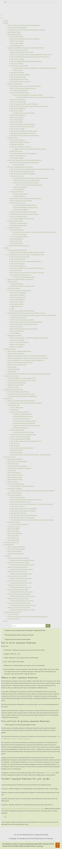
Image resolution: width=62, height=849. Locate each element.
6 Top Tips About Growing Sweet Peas (25, 205)
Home (6, 21)
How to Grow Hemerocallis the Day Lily (22, 126)
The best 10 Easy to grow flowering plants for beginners (23, 25)
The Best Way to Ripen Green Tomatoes (23, 517)
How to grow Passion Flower (19, 216)
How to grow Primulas (17, 43)
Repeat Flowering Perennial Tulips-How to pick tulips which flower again (35, 68)
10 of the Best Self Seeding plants (17, 27)
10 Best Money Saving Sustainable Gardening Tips (22, 396)
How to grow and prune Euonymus (21, 275)
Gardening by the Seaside (15, 221)
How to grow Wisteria (17, 191)
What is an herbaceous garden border (25, 421)
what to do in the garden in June (17, 580)
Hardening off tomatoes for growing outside (23, 508)
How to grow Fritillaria (17, 72)
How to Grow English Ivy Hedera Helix (22, 218)
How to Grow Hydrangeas (18, 297)
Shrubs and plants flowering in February (22, 565)
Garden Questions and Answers (23, 416)
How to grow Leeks (13, 538)
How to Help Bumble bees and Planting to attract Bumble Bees (26, 360)
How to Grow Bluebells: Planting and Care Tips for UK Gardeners (30, 57)
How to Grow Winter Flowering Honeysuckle (24, 324)
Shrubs (6, 248)
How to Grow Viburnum (17, 344)
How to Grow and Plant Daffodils (20, 75)
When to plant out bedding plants (20, 436)
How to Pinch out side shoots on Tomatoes (23, 511)
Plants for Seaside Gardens (19, 223)
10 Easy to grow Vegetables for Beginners (19, 468)
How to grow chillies (13, 529)
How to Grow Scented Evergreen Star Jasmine (24, 214)
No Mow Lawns (12, 367)
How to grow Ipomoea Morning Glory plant (23, 212)
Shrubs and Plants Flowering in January (22, 560)
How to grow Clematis (17, 176)
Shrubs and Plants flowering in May (21, 578)
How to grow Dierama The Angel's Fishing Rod (24, 104)
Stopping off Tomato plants (19, 513)
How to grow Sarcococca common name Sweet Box (26, 261)
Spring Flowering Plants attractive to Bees (20, 362)
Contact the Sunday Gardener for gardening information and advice (28, 616)
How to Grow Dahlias (17, 111)
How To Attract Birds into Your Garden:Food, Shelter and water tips (28, 358)
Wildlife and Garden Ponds (15, 385)
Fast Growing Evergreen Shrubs (17, 250)
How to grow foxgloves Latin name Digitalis (23, 153)
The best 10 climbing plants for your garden (20, 167)
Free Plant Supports (17, 452)
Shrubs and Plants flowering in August (22, 592)
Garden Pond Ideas (13, 387)
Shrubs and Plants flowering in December (23, 610)
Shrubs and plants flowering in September (23, 596)
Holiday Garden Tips (17, 450)
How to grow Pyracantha (18, 259)
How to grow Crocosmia (18, 128)
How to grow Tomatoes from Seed (21, 502)
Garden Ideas (8, 398)
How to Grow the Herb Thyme (16, 547)
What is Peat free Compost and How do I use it (21, 394)
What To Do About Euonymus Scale (24, 277)
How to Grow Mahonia (17, 331)
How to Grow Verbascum (18, 99)
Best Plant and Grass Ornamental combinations (25, 162)
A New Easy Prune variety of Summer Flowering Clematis (31, 178)
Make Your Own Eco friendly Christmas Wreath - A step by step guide (31, 454)
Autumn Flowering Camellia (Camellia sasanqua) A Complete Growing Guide (33, 315)
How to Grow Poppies (17, 36)
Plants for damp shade (17, 144)
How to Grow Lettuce (14, 522)
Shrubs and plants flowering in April (21, 574)
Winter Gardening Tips (17, 430)
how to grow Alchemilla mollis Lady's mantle (24, 131)
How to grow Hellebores (18, 140)
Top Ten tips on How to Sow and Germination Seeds (26, 441)
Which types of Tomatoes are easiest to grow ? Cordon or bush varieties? (32, 504)
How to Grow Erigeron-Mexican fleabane (23, 124)
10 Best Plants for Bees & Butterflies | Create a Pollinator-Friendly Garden (29, 374)
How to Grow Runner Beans (16, 484)
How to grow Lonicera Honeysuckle (21, 200)
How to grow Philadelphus (18, 293)
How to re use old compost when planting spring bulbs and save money (31, 54)
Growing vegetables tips (11, 542)
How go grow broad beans (15, 479)
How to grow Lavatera (17, 304)
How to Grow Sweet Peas (18, 203)
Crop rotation (12, 470)
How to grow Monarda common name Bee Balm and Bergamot (29, 106)
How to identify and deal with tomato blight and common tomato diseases (32, 520)
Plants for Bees (12, 371)
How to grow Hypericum (18, 299)
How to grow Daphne (17, 326)
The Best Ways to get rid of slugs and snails (23, 434)
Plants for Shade (12, 137)
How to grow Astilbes (17, 158)
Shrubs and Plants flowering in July (21, 587)
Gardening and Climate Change (13, 389)
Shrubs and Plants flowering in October (22, 601)
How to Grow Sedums (17, 120)
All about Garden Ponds (11, 376)
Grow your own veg (10, 457)
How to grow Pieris (16, 270)
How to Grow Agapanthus (18, 102)
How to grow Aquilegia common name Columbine (25, 39)
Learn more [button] (40, 846)
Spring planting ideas (17, 45)
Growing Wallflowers (17, 239)
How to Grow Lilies (16, 241)
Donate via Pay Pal (13, 614)
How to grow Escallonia (18, 263)
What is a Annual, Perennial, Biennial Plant (27, 425)
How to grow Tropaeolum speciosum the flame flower (26, 198)
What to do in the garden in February (18, 562)
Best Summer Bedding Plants (19, 90)
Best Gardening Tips (14, 405)
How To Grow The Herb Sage (16, 549)
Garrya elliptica (15, 333)
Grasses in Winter (19, 164)
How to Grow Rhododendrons (19, 342)
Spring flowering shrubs (14, 335)
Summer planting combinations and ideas (23, 133)
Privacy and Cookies (14, 619)
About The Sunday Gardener (12, 612)
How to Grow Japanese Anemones (21, 146)
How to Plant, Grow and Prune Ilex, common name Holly (27, 272)
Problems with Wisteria (21, 194)
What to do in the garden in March (18, 567)
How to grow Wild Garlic (15, 533)
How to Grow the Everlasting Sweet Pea (22, 171)
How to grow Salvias (17, 122)
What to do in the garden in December (19, 607)
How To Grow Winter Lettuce (19, 524)
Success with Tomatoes (18, 497)
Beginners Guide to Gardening (20, 412)
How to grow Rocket (14, 540)
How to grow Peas (13, 481)
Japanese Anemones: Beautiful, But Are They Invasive (30, 149)
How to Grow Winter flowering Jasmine (22, 320)
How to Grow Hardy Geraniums (20, 93)
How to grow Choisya (17, 302)
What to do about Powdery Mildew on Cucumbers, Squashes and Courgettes (33, 490)
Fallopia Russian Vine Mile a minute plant (23, 173)
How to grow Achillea (17, 117)
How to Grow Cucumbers (15, 493)
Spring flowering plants (14, 34)
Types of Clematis (19, 189)
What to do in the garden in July (17, 585)
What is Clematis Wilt (20, 187)
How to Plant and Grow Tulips (19, 66)
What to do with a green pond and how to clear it (22, 380)
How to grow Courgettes (15, 488)
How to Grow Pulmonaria (18, 155)
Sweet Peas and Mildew (21, 209)
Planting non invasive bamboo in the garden (21, 279)
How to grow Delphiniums (18, 108)
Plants (6, 23)
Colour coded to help (17, 407)
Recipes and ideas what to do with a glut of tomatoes (26, 499)
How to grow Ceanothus (18, 295)
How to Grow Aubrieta (17, 41)
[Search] (48, 625)
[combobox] (29, 625)
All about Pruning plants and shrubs (24, 423)
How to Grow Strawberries (15, 475)
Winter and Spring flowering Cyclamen (22, 52)
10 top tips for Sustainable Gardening (18, 392)
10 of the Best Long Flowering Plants (18, 245)
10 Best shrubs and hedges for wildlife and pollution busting (28, 252)
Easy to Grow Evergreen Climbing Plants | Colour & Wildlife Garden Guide (32, 169)
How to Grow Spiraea (17, 347)
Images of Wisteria (19, 196)
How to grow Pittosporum (18, 266)
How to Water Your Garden (22, 418)
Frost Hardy (14, 409)
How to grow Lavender (17, 230)
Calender (7, 556)
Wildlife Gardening (10, 349)
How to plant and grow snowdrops (20, 81)
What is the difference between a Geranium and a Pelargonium (35, 97)
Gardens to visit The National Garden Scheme (21, 400)
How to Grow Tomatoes (14, 495)
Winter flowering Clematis (18, 317)
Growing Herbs (8, 544)
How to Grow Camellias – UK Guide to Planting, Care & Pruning (29, 338)
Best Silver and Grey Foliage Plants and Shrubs (25, 135)
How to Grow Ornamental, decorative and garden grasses (24, 160)
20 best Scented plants (14, 227)
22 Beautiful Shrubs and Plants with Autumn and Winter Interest (26, 313)
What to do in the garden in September (19, 594)
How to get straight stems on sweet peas (25, 207)
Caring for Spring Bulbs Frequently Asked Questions (26, 61)
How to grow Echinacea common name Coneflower (26, 86)
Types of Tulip (18, 70)
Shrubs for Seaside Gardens (19, 225)
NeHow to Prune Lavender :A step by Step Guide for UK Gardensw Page (35, 232)
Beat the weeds (15, 445)
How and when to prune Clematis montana (29, 185)
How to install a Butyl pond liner (17, 383)
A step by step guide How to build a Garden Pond (21, 378)
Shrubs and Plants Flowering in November (23, 605)
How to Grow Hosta (16, 151)
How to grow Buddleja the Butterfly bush (22, 311)
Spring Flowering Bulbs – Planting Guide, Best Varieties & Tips (26, 48)
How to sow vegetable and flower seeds (22, 448)
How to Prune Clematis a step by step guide (26, 182)
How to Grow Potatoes (14, 472)
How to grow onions (13, 535)
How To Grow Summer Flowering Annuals (23, 88)
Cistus (12, 308)
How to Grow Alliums (17, 63)
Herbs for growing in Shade (16, 553)
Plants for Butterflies (14, 369)
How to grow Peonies (17, 243)
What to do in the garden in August (18, 589)
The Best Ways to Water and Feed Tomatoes (24, 515)
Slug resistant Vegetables (15, 459)
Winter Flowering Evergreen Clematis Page (27, 180)
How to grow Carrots (14, 526)
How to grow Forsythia (17, 340)
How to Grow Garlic (13, 531)
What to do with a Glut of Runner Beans (22, 486)
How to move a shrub (14, 288)
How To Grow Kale (13, 463)
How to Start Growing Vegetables (17, 461)
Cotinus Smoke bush (17, 306)
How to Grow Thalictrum (18, 115)
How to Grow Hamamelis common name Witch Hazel (26, 322)
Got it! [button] (58, 845)
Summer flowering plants (15, 84)
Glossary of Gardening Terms (22, 414)
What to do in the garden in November (19, 603)
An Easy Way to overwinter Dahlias (24, 113)
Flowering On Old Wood (21, 427)
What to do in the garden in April (17, 571)
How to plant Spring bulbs (18, 77)
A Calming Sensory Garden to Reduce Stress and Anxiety (25, 403)
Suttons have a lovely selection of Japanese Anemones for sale (22, 808)
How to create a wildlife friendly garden (19, 351)
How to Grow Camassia (17, 59)
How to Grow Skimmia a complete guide (22, 286)
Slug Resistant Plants (14, 32)
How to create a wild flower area (17, 365)
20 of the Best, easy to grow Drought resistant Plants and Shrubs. (26, 30)
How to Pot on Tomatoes (18, 506)
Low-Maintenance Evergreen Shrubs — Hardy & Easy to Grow (26, 254)
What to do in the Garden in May (17, 576)
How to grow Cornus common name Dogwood (24, 329)
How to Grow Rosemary (15, 551)
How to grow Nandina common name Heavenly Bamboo (27, 268)
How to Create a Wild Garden (16, 353)
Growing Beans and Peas (15, 477)
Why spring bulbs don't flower (19, 79)
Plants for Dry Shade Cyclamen (20, 142)
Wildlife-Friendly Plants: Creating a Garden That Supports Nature (27, 356)
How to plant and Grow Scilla (19, 50)
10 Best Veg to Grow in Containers (17, 466)
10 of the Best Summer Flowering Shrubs (19, 290)
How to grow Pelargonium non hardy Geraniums (28, 95)
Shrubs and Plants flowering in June (21, 583)
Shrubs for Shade (13, 281)
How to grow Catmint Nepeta (19, 236)
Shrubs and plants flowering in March (22, 569)
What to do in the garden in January (18, 558)
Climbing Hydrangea (17, 284)
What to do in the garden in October (18, 598)
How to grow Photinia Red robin (20, 257)
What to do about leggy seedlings (20, 439)
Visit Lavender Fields (20, 234)
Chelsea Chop (15, 443)
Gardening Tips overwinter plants (24, 432)
